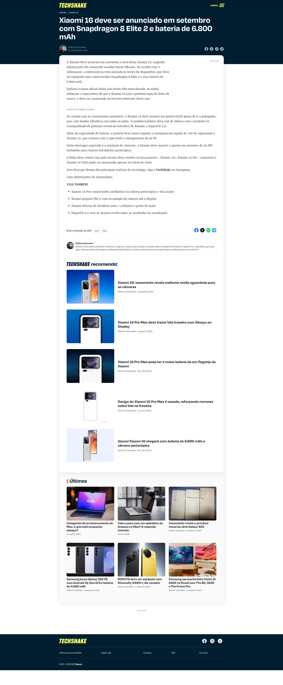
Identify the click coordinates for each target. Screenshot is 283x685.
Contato (147, 652)
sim (97, 231)
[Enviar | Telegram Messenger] (222, 49)
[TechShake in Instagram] (212, 641)
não (105, 231)
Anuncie (203, 652)
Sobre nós (106, 652)
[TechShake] (73, 5)
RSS (173, 652)
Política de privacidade (70, 652)
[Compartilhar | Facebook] (206, 49)
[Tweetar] (211, 49)
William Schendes (84, 243)
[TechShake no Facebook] (204, 641)
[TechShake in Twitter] (220, 641)
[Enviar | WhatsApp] (217, 49)
